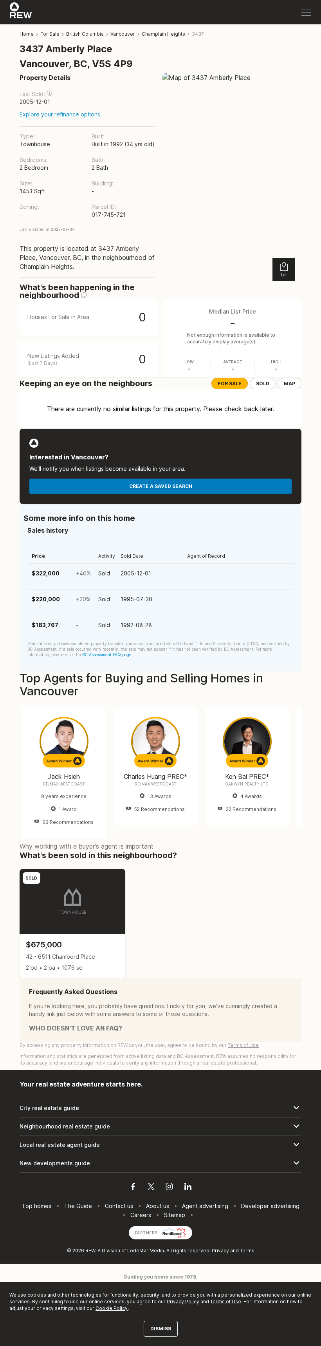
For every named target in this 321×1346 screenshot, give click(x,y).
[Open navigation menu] (306, 12)
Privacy (220, 1250)
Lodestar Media (145, 1250)
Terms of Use (243, 1045)
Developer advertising (270, 1206)
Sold (262, 383)
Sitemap (174, 1215)
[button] (49, 93)
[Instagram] (169, 1188)
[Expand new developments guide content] (160, 1163)
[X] (151, 1188)
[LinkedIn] (188, 1188)
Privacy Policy (183, 1301)
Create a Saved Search (160, 486)
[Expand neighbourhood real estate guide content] (160, 1126)
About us (157, 1206)
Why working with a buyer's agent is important (86, 846)
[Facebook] (133, 1188)
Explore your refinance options (60, 114)
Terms (247, 1250)
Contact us (119, 1206)
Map (289, 383)
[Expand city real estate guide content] (160, 1108)
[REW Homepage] (21, 12)
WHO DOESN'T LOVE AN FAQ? (75, 1028)
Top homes (36, 1206)
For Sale (230, 383)
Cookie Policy (112, 1308)
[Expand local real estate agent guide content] (160, 1145)
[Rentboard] (174, 1232)
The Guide (78, 1206)
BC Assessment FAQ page (107, 654)
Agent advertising (205, 1206)
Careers (140, 1215)
